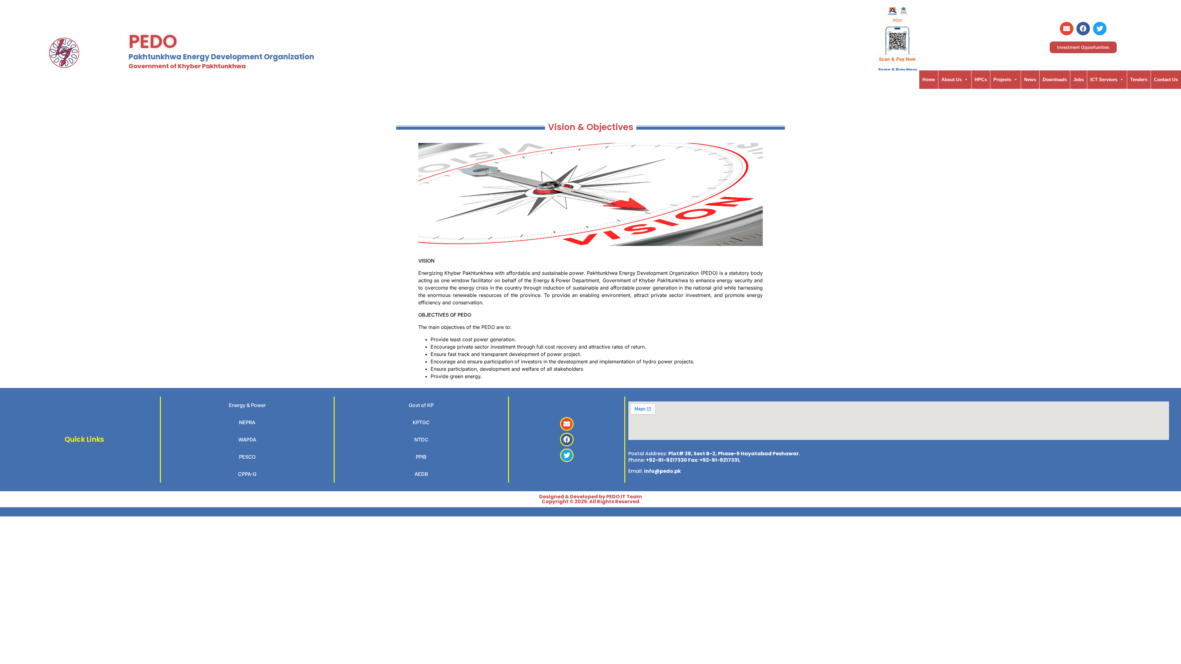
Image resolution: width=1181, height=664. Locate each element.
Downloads (1055, 79)
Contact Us (1166, 79)
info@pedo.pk (662, 471)
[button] (1083, 47)
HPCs (981, 79)
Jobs (1078, 79)
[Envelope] (1066, 28)
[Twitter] (1100, 28)
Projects (1002, 79)
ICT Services (1103, 79)
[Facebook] (1083, 28)
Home (928, 79)
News (1030, 79)
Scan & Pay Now (897, 69)
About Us (951, 79)
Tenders (1138, 79)
